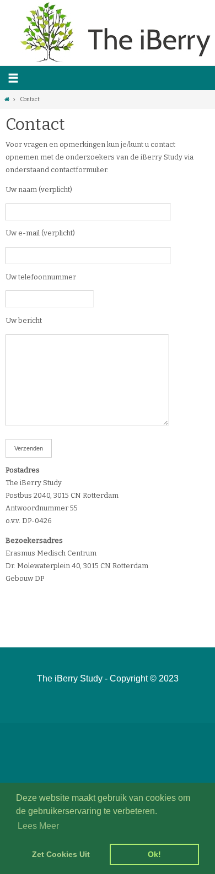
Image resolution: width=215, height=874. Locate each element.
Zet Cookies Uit (61, 854)
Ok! (154, 854)
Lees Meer (38, 826)
